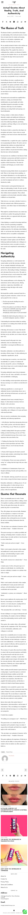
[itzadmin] (5, 758)
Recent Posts (9, 752)
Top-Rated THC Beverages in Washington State (11, 840)
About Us (3, 876)
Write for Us (4, 887)
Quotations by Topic (14, 4)
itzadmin (11, 756)
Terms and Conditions (7, 885)
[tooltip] (2, 21)
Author (3, 752)
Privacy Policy (5, 882)
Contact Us (4, 879)
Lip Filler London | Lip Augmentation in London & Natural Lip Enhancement (14, 810)
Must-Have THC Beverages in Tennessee (11, 869)
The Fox (23, 912)
